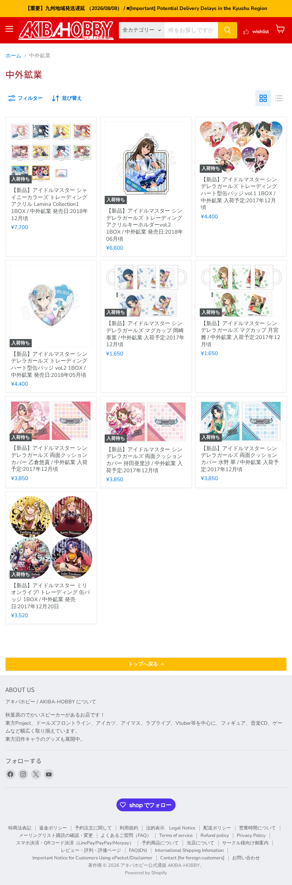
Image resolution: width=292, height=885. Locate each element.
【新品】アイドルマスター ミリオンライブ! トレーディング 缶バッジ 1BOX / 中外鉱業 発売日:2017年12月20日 (50, 596)
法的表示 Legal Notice (170, 828)
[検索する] (227, 30)
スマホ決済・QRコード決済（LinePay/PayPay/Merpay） (75, 843)
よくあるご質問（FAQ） (126, 835)
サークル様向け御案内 (245, 843)
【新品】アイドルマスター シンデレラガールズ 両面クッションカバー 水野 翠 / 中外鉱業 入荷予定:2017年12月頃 (240, 459)
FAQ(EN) (138, 850)
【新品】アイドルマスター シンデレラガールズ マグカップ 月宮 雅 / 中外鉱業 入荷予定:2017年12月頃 (240, 334)
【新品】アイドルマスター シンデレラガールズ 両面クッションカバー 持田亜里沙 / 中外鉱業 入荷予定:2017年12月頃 (144, 460)
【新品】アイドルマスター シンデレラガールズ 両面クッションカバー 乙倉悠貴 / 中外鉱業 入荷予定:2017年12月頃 (49, 458)
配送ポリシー (217, 828)
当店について (200, 843)
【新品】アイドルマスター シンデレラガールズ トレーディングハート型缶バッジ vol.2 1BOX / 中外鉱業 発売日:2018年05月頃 (49, 364)
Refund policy (214, 835)
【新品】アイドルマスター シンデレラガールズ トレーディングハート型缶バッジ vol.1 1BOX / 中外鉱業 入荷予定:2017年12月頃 (239, 193)
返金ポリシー (53, 828)
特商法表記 (19, 828)
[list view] (279, 98)
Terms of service (176, 835)
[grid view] (263, 98)
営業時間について (257, 828)
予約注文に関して (93, 828)
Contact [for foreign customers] (192, 858)
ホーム (13, 56)
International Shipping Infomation (189, 850)
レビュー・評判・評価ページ (91, 850)
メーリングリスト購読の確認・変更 (56, 835)
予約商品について (160, 843)
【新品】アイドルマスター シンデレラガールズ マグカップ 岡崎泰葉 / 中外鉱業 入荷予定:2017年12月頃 (145, 334)
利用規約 (129, 828)
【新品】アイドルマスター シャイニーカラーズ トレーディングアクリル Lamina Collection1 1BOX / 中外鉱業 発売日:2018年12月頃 (49, 204)
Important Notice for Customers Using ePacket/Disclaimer (92, 858)
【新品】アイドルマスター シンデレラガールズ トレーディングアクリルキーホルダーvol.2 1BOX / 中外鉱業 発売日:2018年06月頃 (144, 225)
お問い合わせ (246, 858)
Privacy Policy (251, 835)
